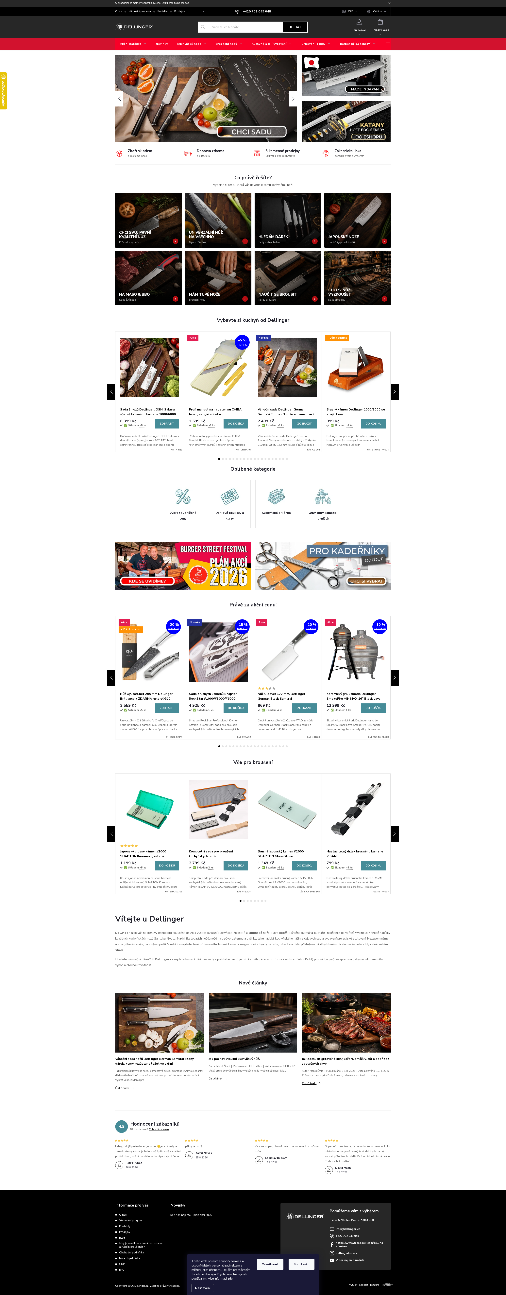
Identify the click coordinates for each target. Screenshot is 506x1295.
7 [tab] (241, 459)
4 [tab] (230, 459)
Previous (111, 392)
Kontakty (163, 11)
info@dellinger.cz (348, 1229)
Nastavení (203, 1288)
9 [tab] (248, 459)
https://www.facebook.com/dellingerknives (359, 1244)
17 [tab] (276, 459)
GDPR (122, 1264)
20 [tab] (287, 459)
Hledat (295, 27)
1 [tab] (219, 459)
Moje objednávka (129, 1258)
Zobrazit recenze (159, 1129)
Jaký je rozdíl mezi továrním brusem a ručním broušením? (141, 1245)
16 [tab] (273, 459)
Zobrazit (167, 424)
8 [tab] (244, 459)
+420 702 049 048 (347, 1236)
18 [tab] (280, 459)
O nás (118, 11)
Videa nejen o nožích (350, 1260)
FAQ (122, 1270)
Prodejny (179, 11)
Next (395, 392)
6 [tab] (237, 459)
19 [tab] (283, 459)
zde (230, 1278)
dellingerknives (346, 1253)
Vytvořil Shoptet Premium (364, 1285)
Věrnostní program (140, 11)
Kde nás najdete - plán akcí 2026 (191, 1215)
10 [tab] (251, 459)
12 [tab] (258, 459)
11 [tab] (255, 459)
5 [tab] (233, 459)
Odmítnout (270, 1264)
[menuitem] (133, 44)
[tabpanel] (149, 392)
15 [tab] (269, 459)
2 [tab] (223, 459)
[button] (119, 98)
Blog (122, 1238)
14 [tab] (265, 459)
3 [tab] (226, 459)
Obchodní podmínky (131, 1252)
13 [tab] (262, 459)
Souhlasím (302, 1264)
